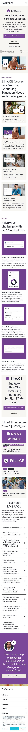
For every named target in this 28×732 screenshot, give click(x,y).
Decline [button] (23, 728)
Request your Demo (14, 676)
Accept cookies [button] (14, 728)
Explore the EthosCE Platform (14, 36)
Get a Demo (14, 41)
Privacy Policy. (19, 719)
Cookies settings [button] (5, 728)
